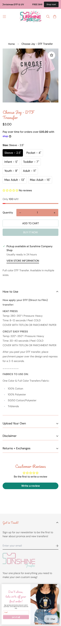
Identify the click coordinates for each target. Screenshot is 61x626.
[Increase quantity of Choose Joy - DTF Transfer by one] (54, 213)
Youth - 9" (11, 171)
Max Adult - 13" (14, 180)
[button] (10, 190)
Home (11, 44)
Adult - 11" (29, 171)
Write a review (30, 485)
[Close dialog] (57, 586)
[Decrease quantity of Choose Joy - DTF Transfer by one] (20, 213)
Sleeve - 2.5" (12, 153)
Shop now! (51, 4)
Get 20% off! (16, 617)
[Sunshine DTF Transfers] (30, 16)
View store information (23, 260)
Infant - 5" (11, 162)
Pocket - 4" (33, 153)
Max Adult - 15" (40, 180)
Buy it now (30, 232)
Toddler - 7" (31, 162)
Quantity (8, 212)
